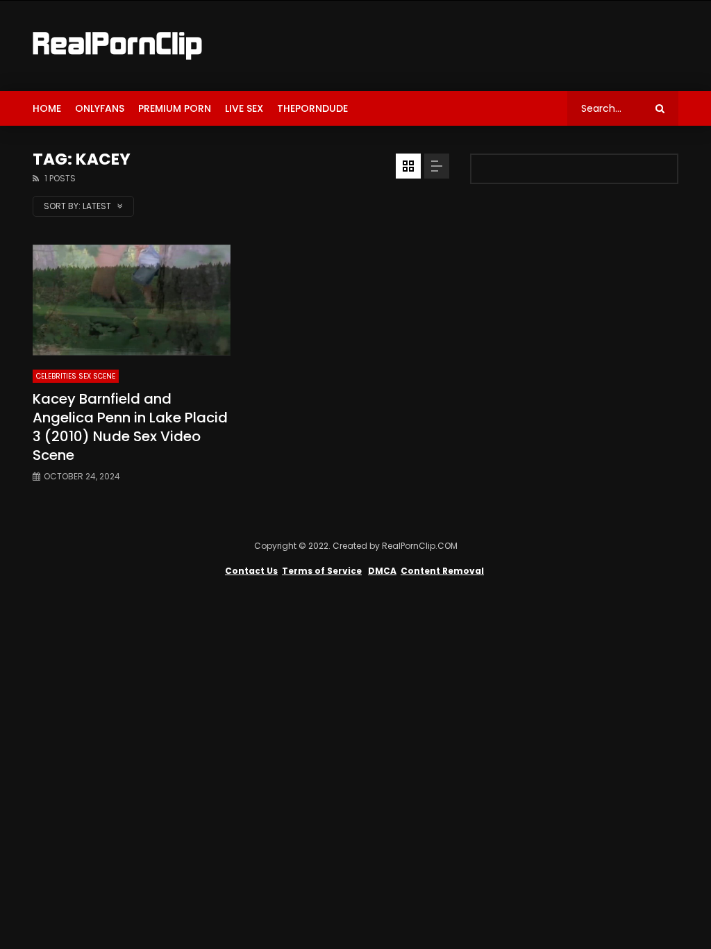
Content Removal (442, 571)
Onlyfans (99, 108)
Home (47, 108)
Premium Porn (174, 108)
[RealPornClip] (117, 45)
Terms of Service (322, 571)
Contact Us (251, 571)
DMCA (382, 571)
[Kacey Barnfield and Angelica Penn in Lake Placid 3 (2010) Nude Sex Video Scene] (132, 300)
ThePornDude (312, 108)
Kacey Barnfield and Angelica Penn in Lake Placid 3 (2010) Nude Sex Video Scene (130, 427)
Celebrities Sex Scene (75, 376)
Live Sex (244, 108)
